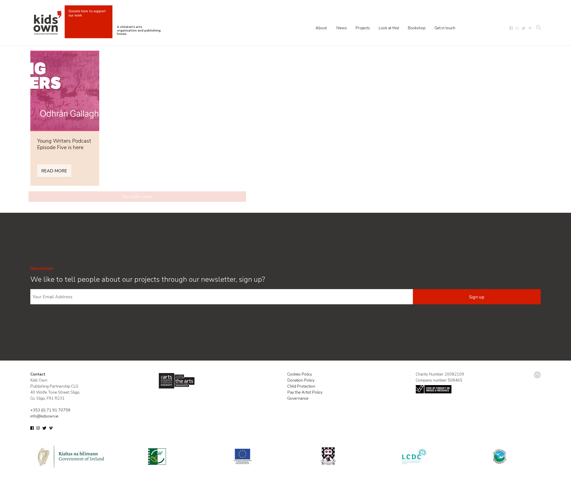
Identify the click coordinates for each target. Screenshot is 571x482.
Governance (297, 398)
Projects (363, 28)
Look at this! (389, 28)
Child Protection (301, 386)
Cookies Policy (299, 374)
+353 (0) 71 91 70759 (50, 410)
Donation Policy (300, 380)
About (321, 28)
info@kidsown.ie (44, 416)
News (341, 28)
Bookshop (417, 28)
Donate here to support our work (87, 13)
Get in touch (444, 28)
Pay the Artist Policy (305, 392)
